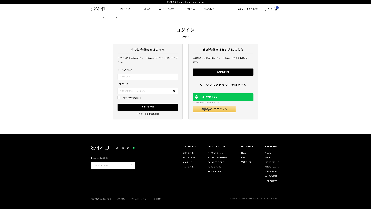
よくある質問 (271, 176)
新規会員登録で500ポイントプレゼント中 (185, 2)
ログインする (147, 107)
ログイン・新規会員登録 (248, 9)
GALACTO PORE (216, 162)
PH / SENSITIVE (215, 153)
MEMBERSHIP (272, 162)
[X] (117, 147)
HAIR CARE (188, 167)
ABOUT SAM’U (272, 167)
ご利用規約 (121, 199)
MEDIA (191, 9)
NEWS (147, 9)
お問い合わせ (271, 181)
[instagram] (122, 147)
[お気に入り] (270, 9)
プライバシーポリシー (139, 199)
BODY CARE (189, 157)
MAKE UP (187, 162)
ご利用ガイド (271, 171)
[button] (214, 109)
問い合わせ (208, 9)
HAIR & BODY (214, 171)
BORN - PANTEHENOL (219, 157)
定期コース (246, 162)
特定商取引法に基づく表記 (101, 199)
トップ (106, 17)
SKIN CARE (188, 153)
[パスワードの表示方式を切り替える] (174, 91)
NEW (243, 153)
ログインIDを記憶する (132, 98)
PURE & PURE (214, 167)
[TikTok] (128, 147)
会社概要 (157, 199)
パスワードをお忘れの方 (148, 114)
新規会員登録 (223, 72)
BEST (244, 157)
